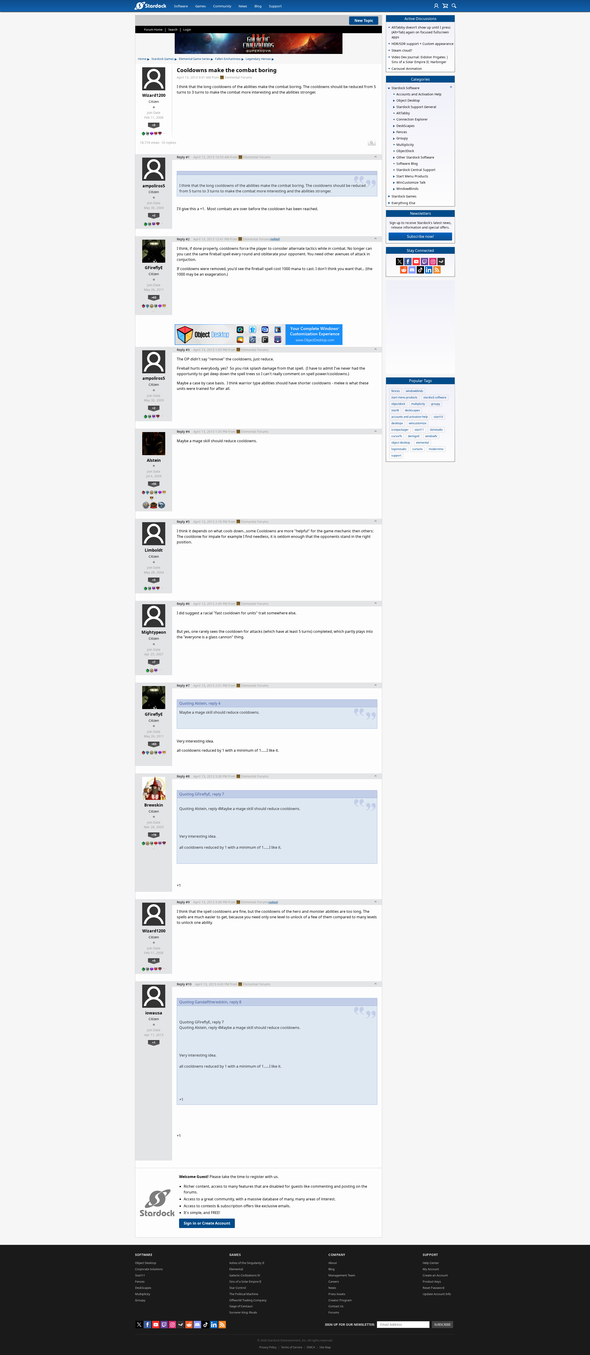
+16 (153, 835)
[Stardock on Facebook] (408, 261)
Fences (140, 1281)
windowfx (431, 436)
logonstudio (398, 449)
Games (200, 6)
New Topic (363, 20)
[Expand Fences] (394, 132)
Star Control (237, 1288)
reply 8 (235, 1001)
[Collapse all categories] (451, 87)
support (396, 455)
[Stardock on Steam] (441, 261)
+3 (153, 580)
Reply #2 (183, 239)
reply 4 (214, 703)
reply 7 (218, 794)
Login (187, 29)
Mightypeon (154, 632)
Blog (258, 6)
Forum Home (153, 29)
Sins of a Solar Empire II (245, 1281)
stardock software (434, 397)
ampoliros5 (153, 186)
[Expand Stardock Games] (389, 196)
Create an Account (435, 1275)
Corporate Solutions (149, 1269)
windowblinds (414, 391)
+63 (153, 297)
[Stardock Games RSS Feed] (437, 270)
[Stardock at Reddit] (404, 270)
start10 (438, 417)
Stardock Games (162, 59)
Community (222, 6)
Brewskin (153, 805)
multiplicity (418, 404)
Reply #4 (183, 431)
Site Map (325, 1347)
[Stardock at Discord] (412, 270)
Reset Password (433, 1288)
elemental (422, 443)
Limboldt (154, 550)
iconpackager (400, 430)
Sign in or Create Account (207, 1223)
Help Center (431, 1263)
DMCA (311, 1347)
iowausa (153, 1013)
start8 (395, 410)
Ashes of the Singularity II (246, 1263)
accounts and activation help (409, 417)
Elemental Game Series (194, 59)
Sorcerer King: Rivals (243, 1312)
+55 (153, 484)
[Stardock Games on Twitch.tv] (424, 261)
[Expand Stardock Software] (389, 88)
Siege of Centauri (241, 1306)
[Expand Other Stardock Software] (394, 157)
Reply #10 (184, 984)
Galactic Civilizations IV (244, 1275)
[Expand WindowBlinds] (394, 189)
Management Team (341, 1275)
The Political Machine (243, 1294)
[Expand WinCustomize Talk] (394, 183)
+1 (153, 1042)
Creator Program (340, 1300)
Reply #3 (183, 350)
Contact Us (335, 1306)
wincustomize (417, 423)
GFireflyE (154, 267)
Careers (333, 1281)
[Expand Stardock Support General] (394, 107)
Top (375, 157)
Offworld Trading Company (248, 1300)
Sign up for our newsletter (349, 1324)
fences (395, 391)
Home (142, 59)
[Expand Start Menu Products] (394, 176)
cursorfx (396, 436)
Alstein (154, 460)
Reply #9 (183, 902)
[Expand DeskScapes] (394, 126)
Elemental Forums (238, 77)
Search (172, 29)
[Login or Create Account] (436, 5)
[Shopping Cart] (445, 5)
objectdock (398, 404)
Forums (333, 1312)
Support (275, 6)
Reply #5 (183, 521)
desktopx (397, 423)
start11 (419, 430)
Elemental (236, 1269)
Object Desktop (145, 1263)
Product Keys (432, 1281)
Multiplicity (142, 1294)
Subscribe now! (420, 236)
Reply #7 (183, 685)
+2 (153, 215)
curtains (417, 449)
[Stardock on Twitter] (399, 261)
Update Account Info (437, 1294)
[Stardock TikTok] (420, 270)
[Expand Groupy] (394, 139)
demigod (413, 436)
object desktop (400, 443)
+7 (153, 662)
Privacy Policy (268, 1347)
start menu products (404, 397)
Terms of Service (291, 1347)
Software (181, 6)
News (243, 6)
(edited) (275, 239)
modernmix (436, 449)
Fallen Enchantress (228, 59)
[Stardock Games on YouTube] (416, 261)
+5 (153, 125)
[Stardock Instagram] (433, 261)
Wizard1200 (153, 95)
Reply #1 (183, 157)
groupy (435, 404)
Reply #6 (183, 603)
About (332, 1263)
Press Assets (336, 1294)
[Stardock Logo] (150, 5)
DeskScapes (143, 1288)
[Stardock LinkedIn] (429, 270)
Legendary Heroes (258, 59)
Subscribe (442, 1324)
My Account (431, 1269)
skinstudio (436, 430)
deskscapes (412, 410)
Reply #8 (183, 776)
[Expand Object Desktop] (394, 101)
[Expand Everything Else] (389, 203)
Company (336, 1254)
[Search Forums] (454, 5)
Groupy (140, 1300)
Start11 (140, 1275)
